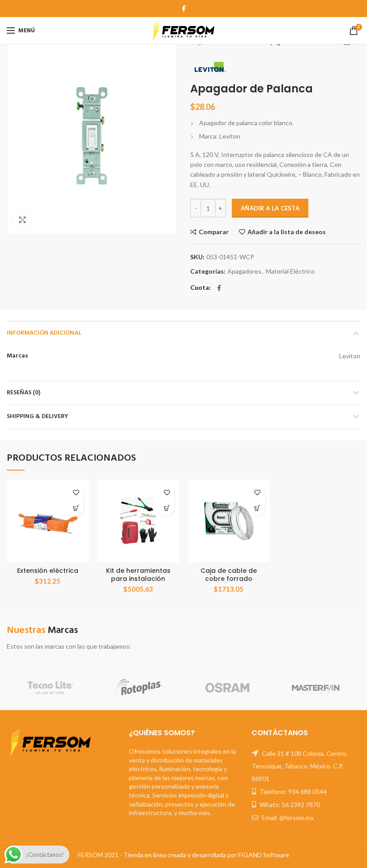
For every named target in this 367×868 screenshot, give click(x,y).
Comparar (214, 232)
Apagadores (244, 271)
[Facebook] (183, 8)
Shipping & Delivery (37, 416)
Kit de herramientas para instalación (138, 575)
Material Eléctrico (290, 271)
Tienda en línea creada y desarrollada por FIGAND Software (206, 855)
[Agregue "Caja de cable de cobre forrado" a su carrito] (257, 508)
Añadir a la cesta (270, 208)
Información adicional (44, 333)
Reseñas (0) (23, 393)
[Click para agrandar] (22, 220)
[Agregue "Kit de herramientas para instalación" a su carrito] (167, 508)
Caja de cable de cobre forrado (229, 575)
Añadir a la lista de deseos (287, 232)
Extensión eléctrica (47, 571)
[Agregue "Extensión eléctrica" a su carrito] (76, 508)
